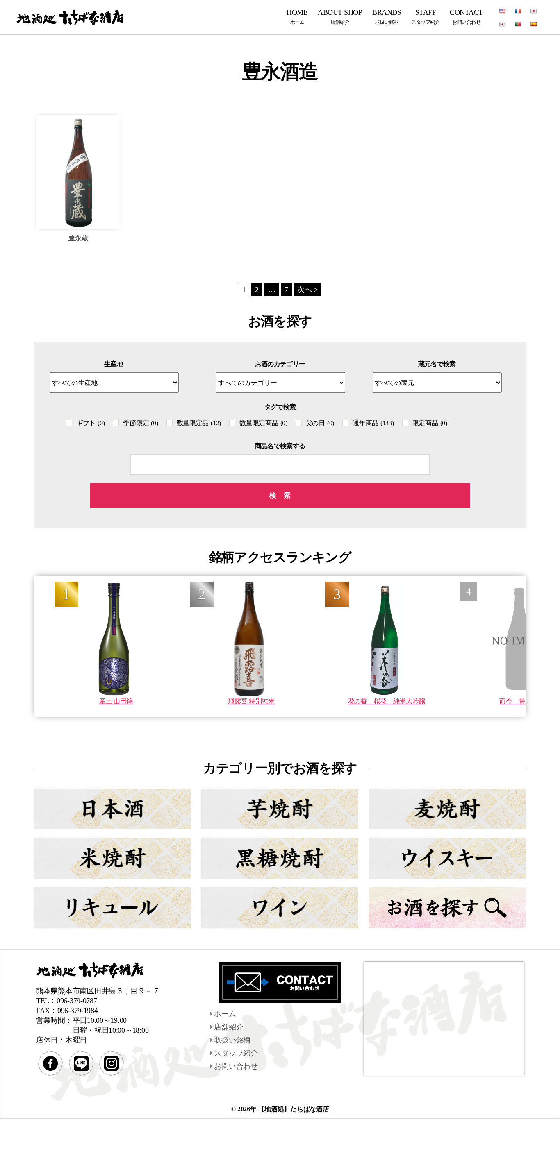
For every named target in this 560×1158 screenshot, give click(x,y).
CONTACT (466, 16)
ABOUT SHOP (340, 16)
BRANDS (386, 16)
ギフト (90, 422)
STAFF (425, 16)
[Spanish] (533, 24)
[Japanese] (533, 11)
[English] (502, 11)
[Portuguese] (518, 24)
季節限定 (140, 422)
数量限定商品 (263, 422)
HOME (297, 16)
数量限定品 (199, 422)
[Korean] (502, 24)
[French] (518, 11)
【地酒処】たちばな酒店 (293, 1109)
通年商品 (373, 422)
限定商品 (429, 422)
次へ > (307, 290)
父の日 (320, 422)
